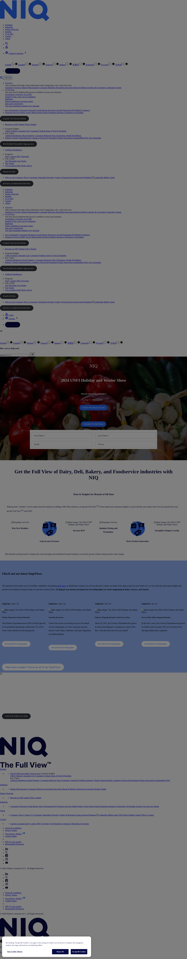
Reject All (60, 952)
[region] (46, 946)
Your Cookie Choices (14, 952)
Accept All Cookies (79, 952)
